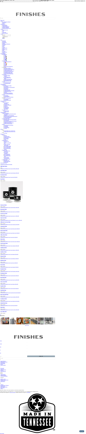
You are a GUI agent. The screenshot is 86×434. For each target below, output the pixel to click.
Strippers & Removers (5, 113)
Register (3, 38)
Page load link (2, 433)
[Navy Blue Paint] (9, 309)
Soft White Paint (3, 170)
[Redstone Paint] (9, 258)
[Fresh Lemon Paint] (10, 241)
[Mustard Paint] (9, 254)
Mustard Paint (3, 256)
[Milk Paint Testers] (6, 164)
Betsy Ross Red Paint (4, 294)
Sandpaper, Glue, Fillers (5, 118)
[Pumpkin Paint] (9, 267)
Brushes (3, 124)
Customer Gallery (4, 159)
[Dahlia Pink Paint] (9, 301)
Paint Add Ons (4, 74)
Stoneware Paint (3, 204)
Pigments (3, 81)
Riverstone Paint (3, 209)
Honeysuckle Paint (3, 230)
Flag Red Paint (3, 290)
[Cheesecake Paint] (9, 224)
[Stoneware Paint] (11, 203)
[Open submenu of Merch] (2, 129)
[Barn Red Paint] (9, 275)
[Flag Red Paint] (9, 288)
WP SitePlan (28, 392)
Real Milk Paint (4, 54)
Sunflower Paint (3, 251)
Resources (3, 134)
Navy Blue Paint (3, 311)
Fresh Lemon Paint (4, 243)
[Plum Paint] (8, 305)
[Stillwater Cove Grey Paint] (11, 220)
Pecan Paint (2, 264)
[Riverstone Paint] (9, 207)
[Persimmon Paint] (9, 271)
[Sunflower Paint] (9, 250)
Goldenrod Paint (3, 247)
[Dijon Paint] (9, 237)
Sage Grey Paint (3, 217)
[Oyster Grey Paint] (9, 211)
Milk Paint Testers (3, 166)
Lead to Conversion (12, 392)
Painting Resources (5, 140)
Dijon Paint (2, 239)
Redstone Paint (3, 260)
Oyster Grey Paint (3, 213)
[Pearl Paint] (8, 177)
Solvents (3, 94)
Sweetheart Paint (3, 298)
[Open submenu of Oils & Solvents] (5, 84)
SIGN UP (41, 356)
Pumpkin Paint (3, 268)
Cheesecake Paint (3, 226)
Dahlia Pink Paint (3, 303)
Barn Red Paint (3, 277)
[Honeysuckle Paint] (10, 228)
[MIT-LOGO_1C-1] (37, 432)
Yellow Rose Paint (3, 234)
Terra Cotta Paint (3, 281)
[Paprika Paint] (9, 284)
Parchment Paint (3, 174)
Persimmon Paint (3, 273)
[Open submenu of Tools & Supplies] (5, 112)
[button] (54, 320)
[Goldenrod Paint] (9, 245)
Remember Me (5, 36)
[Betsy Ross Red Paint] (10, 292)
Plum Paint (2, 307)
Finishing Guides (4, 150)
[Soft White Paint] (9, 168)
